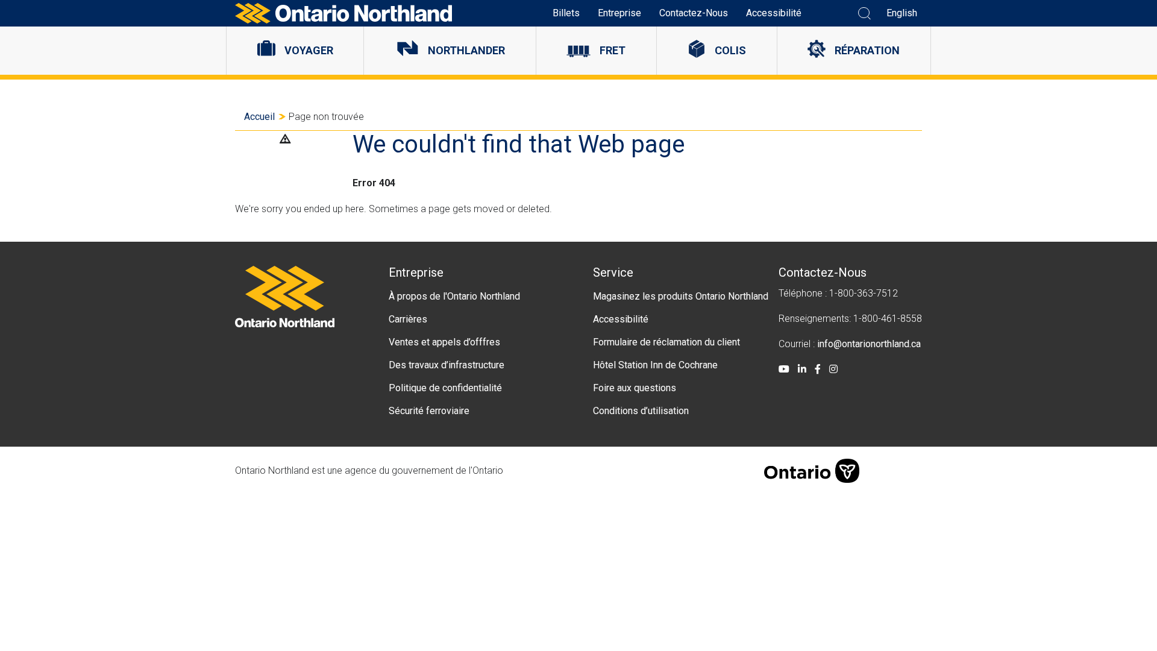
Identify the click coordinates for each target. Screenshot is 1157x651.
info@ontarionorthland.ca (869, 344)
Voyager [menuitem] (308, 50)
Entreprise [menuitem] (619, 13)
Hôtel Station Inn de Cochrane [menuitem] (655, 365)
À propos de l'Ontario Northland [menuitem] (454, 296)
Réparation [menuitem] (867, 50)
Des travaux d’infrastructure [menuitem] (446, 365)
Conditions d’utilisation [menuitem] (641, 411)
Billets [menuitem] (566, 13)
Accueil (259, 116)
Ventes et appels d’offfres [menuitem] (444, 342)
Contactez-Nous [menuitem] (693, 13)
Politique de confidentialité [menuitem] (445, 388)
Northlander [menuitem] (466, 50)
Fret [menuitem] (613, 50)
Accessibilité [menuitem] (773, 13)
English (901, 13)
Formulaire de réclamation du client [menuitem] (666, 342)
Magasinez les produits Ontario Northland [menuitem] (680, 296)
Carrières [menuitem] (408, 319)
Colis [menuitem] (730, 50)
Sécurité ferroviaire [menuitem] (429, 411)
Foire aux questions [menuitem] (634, 388)
